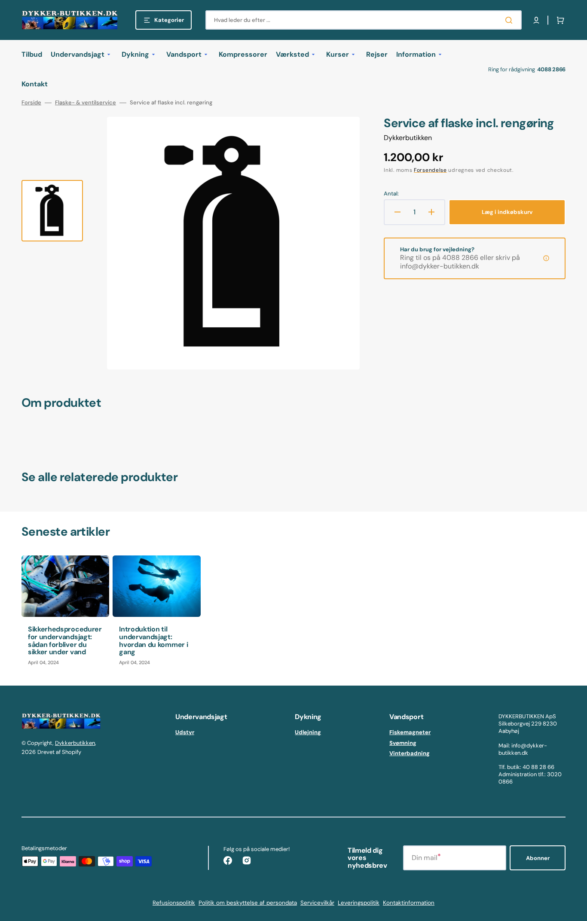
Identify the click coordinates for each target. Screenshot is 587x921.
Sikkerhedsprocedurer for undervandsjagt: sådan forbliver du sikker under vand (65, 640)
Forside (31, 102)
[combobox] (363, 20)
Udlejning (308, 732)
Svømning (402, 743)
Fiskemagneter (410, 732)
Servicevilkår (317, 902)
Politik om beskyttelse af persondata (248, 902)
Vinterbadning (409, 753)
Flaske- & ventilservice (85, 102)
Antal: (391, 193)
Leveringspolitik (358, 902)
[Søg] (510, 20)
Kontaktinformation (408, 902)
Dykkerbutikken (75, 743)
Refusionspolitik (174, 902)
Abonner (538, 858)
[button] (536, 20)
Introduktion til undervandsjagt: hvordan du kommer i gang (153, 640)
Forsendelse (430, 170)
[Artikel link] (65, 613)
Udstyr (184, 732)
